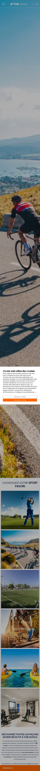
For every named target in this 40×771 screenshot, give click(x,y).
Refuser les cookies (20, 396)
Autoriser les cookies (20, 400)
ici (35, 392)
